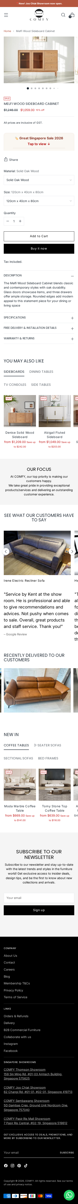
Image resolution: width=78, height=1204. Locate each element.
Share (13, 159)
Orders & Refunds (16, 1016)
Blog (7, 976)
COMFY (29, 1180)
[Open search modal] (63, 15)
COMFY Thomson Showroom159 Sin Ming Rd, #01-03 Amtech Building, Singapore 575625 (33, 1074)
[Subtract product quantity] (7, 221)
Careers (9, 969)
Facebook (11, 1050)
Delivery (9, 1023)
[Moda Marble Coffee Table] (20, 785)
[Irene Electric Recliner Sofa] (37, 553)
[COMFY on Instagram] (12, 1166)
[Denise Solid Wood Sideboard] (20, 411)
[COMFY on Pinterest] (19, 1166)
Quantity (10, 213)
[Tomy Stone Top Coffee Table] (55, 785)
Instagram (11, 1043)
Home (7, 31)
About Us (10, 955)
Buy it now (39, 248)
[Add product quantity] (20, 221)
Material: (21, 171)
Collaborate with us (17, 1037)
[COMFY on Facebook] (6, 1166)
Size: (23, 192)
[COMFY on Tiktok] (26, 1166)
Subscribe (67, 1152)
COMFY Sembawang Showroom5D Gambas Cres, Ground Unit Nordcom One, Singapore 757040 (36, 1105)
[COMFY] (39, 15)
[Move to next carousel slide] (72, 551)
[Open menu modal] (6, 15)
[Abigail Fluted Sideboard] (55, 411)
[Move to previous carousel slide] (5, 551)
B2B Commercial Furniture (22, 1030)
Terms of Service (15, 997)
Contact (9, 962)
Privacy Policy (13, 990)
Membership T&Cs (17, 983)
